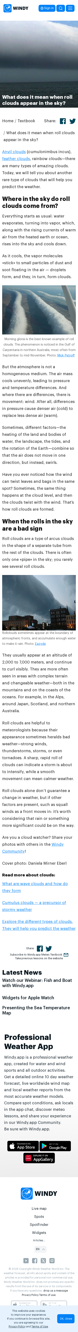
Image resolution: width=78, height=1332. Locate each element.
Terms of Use (39, 1326)
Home (7, 121)
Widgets (39, 1233)
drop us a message (55, 1290)
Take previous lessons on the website (39, 958)
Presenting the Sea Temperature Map (36, 1010)
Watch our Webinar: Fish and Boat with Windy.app (37, 983)
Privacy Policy (30, 1295)
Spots (39, 1216)
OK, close (66, 1318)
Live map (39, 1208)
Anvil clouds (14, 152)
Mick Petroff (66, 355)
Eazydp (40, 643)
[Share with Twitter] (72, 121)
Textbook (26, 121)
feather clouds (16, 159)
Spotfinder (39, 1225)
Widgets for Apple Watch (28, 998)
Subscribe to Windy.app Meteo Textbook (36, 954)
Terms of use (47, 1295)
